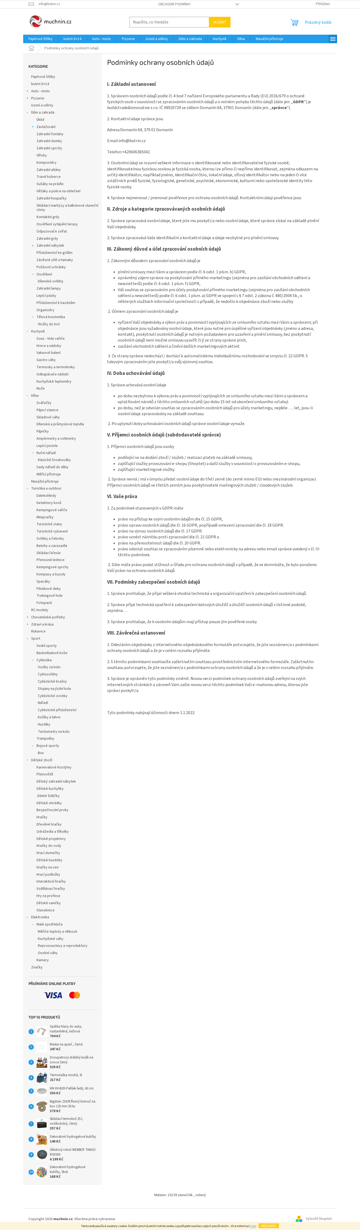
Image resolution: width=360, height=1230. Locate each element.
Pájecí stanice (47, 410)
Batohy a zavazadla (52, 545)
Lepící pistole (47, 445)
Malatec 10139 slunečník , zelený (180, 1195)
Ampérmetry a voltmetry (56, 438)
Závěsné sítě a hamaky (55, 260)
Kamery (43, 960)
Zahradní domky (49, 141)
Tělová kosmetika (51, 317)
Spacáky (43, 581)
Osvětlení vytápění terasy (57, 224)
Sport (35, 638)
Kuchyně (38, 331)
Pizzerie (37, 98)
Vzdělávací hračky (51, 888)
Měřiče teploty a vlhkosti (57, 931)
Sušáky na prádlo (50, 184)
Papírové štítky (43, 76)
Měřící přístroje (49, 474)
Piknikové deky (49, 588)
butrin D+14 (40, 84)
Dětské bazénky (49, 860)
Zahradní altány (49, 170)
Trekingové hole (50, 595)
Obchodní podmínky (174, 4)
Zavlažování (46, 127)
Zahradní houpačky (52, 198)
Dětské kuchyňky (50, 788)
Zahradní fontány (50, 134)
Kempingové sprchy (52, 567)
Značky (37, 967)
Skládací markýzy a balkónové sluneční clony (67, 208)
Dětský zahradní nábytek (56, 781)
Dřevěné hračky (49, 824)
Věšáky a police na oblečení (58, 191)
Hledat (219, 22)
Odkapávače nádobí (52, 374)
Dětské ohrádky (49, 803)
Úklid (40, 119)
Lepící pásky (46, 295)
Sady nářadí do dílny (52, 467)
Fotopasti (44, 603)
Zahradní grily (47, 238)
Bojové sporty (48, 745)
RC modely (39, 610)
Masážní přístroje (45, 481)
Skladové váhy (48, 417)
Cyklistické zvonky (52, 696)
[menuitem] (40, 39)
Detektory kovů (49, 503)
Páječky (43, 431)
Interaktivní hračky (51, 881)
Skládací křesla (48, 553)
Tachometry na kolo (54, 731)
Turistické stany (49, 524)
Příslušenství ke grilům (54, 252)
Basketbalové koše (52, 653)
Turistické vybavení (52, 531)
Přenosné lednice (50, 560)
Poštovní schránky (51, 267)
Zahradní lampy (49, 288)
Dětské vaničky (49, 903)
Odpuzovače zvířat (52, 231)
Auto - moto (40, 91)
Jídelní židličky (48, 796)
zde (253, 1226)
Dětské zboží (41, 760)
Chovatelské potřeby (48, 617)
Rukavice (38, 631)
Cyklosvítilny (48, 674)
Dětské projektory (51, 839)
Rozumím (268, 1226)
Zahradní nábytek (50, 245)
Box (41, 753)
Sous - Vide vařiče (51, 338)
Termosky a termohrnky (56, 367)
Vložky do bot (49, 324)
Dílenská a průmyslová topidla (60, 424)
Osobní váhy (48, 953)
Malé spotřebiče (50, 924)
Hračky (42, 817)
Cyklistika (44, 660)
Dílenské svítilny (50, 281)
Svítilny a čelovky (50, 538)
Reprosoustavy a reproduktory (62, 945)
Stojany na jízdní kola (54, 688)
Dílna (35, 395)
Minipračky (45, 517)
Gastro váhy (46, 360)
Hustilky (44, 724)
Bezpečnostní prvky (52, 810)
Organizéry (45, 310)
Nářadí (43, 703)
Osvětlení (44, 274)
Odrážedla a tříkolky (53, 831)
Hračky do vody (49, 845)
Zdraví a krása (42, 624)
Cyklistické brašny (52, 681)
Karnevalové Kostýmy (54, 767)
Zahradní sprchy (49, 148)
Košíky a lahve (49, 717)
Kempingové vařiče (52, 510)
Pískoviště (45, 774)
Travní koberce (49, 176)
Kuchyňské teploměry (54, 381)
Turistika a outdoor (46, 488)
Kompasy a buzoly (51, 574)
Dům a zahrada (42, 112)
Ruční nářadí (46, 453)
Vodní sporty (47, 645)
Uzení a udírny (42, 105)
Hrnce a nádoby (49, 345)
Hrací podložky (48, 874)
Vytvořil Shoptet (319, 1219)
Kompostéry (46, 162)
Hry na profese (48, 896)
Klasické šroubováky (54, 460)
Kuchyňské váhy (50, 938)
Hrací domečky (48, 853)
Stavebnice (46, 910)
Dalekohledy (46, 495)
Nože (41, 388)
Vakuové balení (48, 352)
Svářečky (44, 403)
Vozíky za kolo (49, 667)
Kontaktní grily (48, 217)
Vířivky (42, 155)
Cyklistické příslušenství (57, 710)
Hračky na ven (48, 867)
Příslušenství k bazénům (56, 303)
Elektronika (40, 917)
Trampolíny (45, 738)
